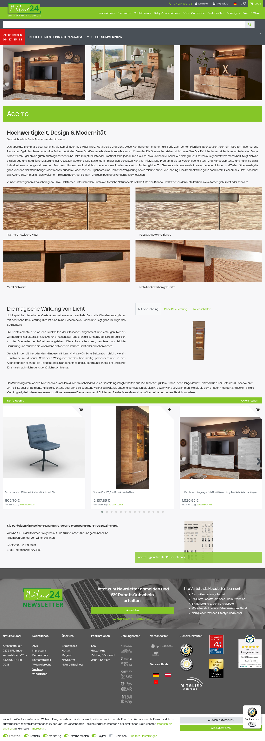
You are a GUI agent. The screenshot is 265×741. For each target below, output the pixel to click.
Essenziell (15, 735)
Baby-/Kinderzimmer (167, 13)
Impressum (38, 728)
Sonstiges (233, 13)
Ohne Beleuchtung (175, 309)
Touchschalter (201, 309)
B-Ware (255, 13)
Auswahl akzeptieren (221, 720)
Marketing (55, 735)
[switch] (252, 724)
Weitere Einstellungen (144, 735)
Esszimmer (125, 13)
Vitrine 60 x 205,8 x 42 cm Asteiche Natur (114, 492)
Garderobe (198, 13)
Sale (245, 13)
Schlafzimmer (142, 13)
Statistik (35, 735)
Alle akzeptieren (221, 728)
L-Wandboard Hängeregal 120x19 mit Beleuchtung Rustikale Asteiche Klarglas (219, 492)
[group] (44, 447)
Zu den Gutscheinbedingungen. (132, 618)
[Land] (234, 3)
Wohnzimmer (107, 13)
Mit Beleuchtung (148, 309)
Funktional (121, 735)
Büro (186, 13)
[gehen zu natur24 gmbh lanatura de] (216, 644)
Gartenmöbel (216, 13)
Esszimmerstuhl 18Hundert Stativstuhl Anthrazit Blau (30, 492)
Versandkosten (27, 504)
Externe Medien (79, 735)
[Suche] (250, 24)
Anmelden (132, 610)
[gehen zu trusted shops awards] (216, 668)
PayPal (102, 735)
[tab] (148, 309)
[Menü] (258, 707)
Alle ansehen (250, 400)
